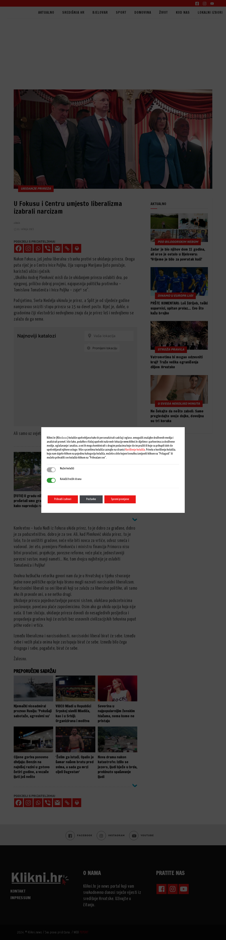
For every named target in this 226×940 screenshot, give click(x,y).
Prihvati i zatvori (62, 499)
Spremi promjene (120, 499)
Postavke (91, 499)
